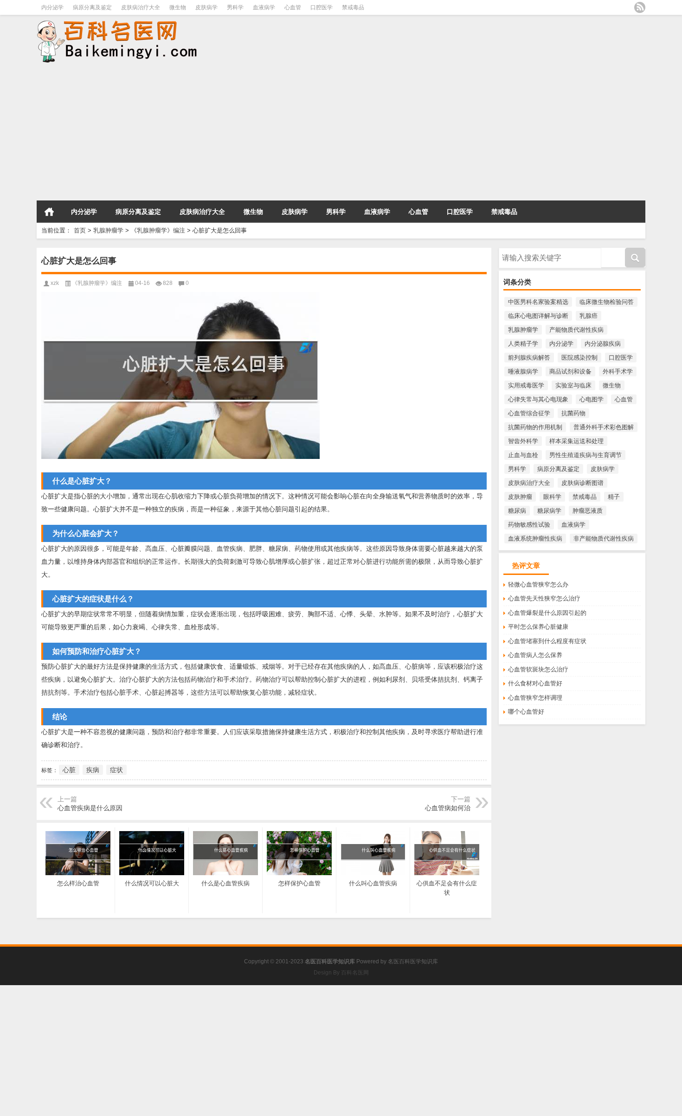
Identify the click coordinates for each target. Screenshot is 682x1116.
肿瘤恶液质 (588, 510)
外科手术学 (618, 371)
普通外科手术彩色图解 (603, 427)
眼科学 (552, 496)
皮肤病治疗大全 (140, 7)
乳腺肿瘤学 (108, 230)
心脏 (69, 770)
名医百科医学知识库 (413, 961)
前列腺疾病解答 (529, 357)
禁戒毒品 (353, 7)
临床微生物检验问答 (606, 301)
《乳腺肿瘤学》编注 (158, 230)
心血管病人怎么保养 (535, 655)
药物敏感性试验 (529, 524)
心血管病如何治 (447, 808)
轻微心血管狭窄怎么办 (538, 584)
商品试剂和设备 (570, 371)
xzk (55, 283)
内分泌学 (52, 7)
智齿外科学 (523, 441)
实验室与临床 (573, 385)
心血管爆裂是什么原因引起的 (547, 612)
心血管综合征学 (529, 413)
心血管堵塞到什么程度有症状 (547, 641)
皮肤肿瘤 (520, 496)
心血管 (292, 7)
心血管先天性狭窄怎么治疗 (544, 598)
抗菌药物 (573, 413)
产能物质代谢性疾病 (576, 329)
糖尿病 (517, 510)
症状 (116, 770)
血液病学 (264, 7)
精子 (614, 496)
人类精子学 (523, 343)
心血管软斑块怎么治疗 (538, 669)
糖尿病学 (549, 510)
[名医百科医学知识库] (122, 21)
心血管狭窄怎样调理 (535, 697)
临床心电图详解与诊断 (538, 315)
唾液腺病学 (523, 371)
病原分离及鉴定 (92, 7)
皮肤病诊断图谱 (582, 482)
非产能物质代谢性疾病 (603, 538)
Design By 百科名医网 (341, 972)
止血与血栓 (523, 455)
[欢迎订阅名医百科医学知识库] (639, 7)
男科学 (235, 7)
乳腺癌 (588, 315)
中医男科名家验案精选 (538, 301)
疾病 (92, 770)
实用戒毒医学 (526, 385)
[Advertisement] (278, 133)
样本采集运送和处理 (576, 441)
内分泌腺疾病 (603, 343)
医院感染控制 (579, 357)
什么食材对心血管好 (535, 683)
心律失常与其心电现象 (538, 399)
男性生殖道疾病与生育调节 (585, 455)
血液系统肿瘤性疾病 (535, 538)
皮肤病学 (206, 7)
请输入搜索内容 (520, 251)
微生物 (177, 7)
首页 (49, 211)
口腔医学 (321, 7)
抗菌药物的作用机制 (535, 427)
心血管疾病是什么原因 (90, 808)
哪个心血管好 (526, 711)
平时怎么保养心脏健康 (538, 626)
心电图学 (591, 399)
